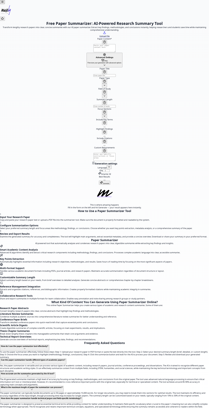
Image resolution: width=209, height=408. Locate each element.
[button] (104, 114)
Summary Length (104, 99)
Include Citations (104, 138)
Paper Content (104, 38)
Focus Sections (104, 109)
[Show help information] (104, 42)
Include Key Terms (104, 119)
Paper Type (104, 78)
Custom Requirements (104, 147)
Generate (106, 183)
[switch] (104, 136)
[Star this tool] (2, 19)
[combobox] (104, 85)
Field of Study (104, 88)
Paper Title (104, 68)
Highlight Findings (104, 129)
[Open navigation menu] (2, 2)
